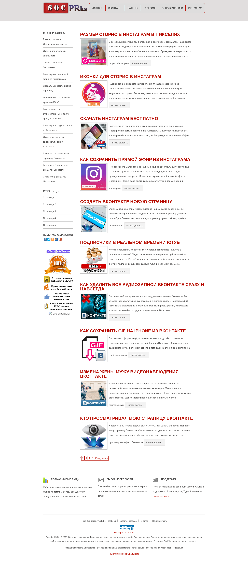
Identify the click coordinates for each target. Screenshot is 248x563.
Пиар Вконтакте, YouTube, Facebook (98, 521)
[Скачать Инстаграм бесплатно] (93, 149)
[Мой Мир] (56, 239)
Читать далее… (140, 63)
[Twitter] (48, 239)
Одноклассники (172, 8)
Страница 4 (49, 218)
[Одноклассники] (52, 239)
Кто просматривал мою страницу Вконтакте (136, 418)
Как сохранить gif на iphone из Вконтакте (133, 330)
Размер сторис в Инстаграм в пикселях (130, 34)
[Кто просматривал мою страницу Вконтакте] (93, 449)
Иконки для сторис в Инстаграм (120, 76)
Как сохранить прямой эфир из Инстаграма (135, 159)
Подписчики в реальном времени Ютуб (130, 242)
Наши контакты (161, 496)
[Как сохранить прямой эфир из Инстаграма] (93, 190)
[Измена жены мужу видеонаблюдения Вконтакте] (93, 406)
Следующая (101, 458)
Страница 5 (49, 225)
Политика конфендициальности (124, 554)
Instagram (195, 8)
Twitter (133, 8)
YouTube (97, 8)
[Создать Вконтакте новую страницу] (93, 232)
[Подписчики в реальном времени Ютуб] (93, 273)
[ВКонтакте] (45, 239)
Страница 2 (49, 204)
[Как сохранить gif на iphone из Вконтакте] (93, 361)
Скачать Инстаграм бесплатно (119, 118)
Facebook (150, 8)
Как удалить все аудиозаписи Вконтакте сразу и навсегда (142, 286)
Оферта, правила (128, 521)
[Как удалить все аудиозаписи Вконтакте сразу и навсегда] (93, 319)
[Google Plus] (60, 239)
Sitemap (144, 521)
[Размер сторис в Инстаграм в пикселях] (93, 65)
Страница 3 (49, 211)
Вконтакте (115, 8)
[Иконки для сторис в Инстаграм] (93, 107)
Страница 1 (49, 197)
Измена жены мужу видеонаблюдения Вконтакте (129, 374)
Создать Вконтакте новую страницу (126, 201)
